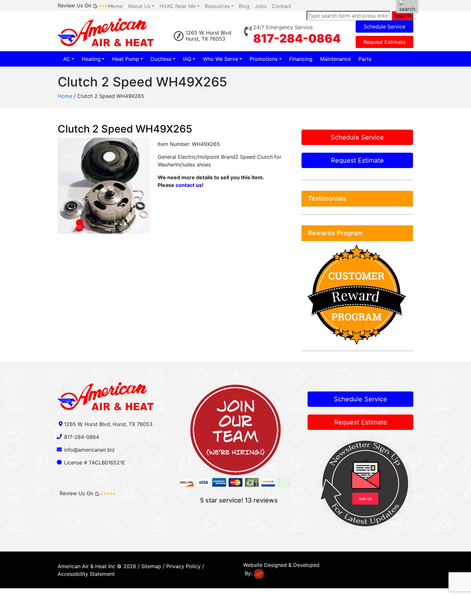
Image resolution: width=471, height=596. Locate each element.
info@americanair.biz (89, 450)
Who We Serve (220, 59)
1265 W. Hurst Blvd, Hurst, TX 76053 (108, 424)
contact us (189, 185)
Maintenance (335, 59)
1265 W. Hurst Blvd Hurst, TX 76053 (208, 35)
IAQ (187, 59)
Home (65, 96)
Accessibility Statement (86, 574)
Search (402, 15)
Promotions (263, 59)
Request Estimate (384, 42)
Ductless (161, 59)
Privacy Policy (183, 566)
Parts (365, 59)
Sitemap (151, 566)
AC (66, 59)
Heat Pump (125, 59)
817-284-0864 (297, 38)
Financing (300, 59)
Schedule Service (384, 26)
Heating (91, 59)
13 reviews (261, 500)
